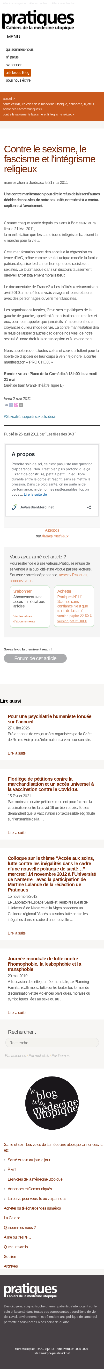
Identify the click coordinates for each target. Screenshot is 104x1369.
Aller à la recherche (63, 3)
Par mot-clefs (39, 1056)
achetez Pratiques (73, 575)
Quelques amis (16, 1247)
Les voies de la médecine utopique (35, 1179)
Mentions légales (25, 1349)
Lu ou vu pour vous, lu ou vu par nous (37, 1199)
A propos (52, 530)
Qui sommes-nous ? (20, 1228)
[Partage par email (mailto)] (6, 405)
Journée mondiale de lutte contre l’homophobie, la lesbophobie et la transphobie (44, 964)
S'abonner (22, 591)
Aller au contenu (38, 3)
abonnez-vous (21, 581)
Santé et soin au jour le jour (29, 1160)
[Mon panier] (78, 35)
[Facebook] (11, 405)
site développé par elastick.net (51, 1353)
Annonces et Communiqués (21, 109)
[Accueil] (38, 20)
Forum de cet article (35, 658)
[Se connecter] (95, 35)
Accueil (7, 98)
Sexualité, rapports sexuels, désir (30, 416)
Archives (11, 1266)
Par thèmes (61, 1056)
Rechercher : (22, 1032)
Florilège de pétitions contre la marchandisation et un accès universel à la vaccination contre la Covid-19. (51, 784)
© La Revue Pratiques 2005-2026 (68, 1349)
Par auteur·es (15, 1056)
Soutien (10, 1257)
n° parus (12, 57)
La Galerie (12, 1218)
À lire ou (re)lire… (17, 1237)
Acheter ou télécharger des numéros (32, 1208)
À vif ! (12, 1170)
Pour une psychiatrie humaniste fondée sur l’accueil (49, 719)
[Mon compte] (87, 35)
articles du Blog (17, 73)
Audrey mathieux (55, 536)
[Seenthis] (16, 405)
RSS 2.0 (42, 1349)
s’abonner (13, 65)
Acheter (64, 591)
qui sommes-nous (19, 49)
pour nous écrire (18, 80)
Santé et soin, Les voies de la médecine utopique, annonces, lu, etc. (47, 104)
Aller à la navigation (14, 3)
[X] (21, 405)
